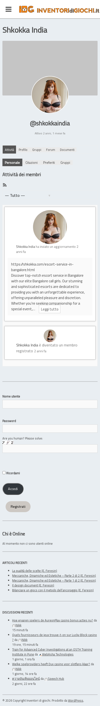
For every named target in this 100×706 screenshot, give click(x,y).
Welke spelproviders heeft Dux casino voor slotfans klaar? (51, 664)
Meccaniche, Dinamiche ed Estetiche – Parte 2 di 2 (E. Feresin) (54, 575)
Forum (50, 149)
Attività (9, 149)
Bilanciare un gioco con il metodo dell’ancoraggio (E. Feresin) (53, 590)
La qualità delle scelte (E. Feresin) (34, 570)
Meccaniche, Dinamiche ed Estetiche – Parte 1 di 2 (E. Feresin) (54, 580)
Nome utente (11, 396)
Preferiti (49, 162)
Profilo (23, 149)
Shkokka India (25, 246)
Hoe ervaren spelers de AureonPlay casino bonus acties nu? (52, 620)
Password (9, 420)
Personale (12, 162)
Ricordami (13, 473)
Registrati (18, 506)
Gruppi (36, 149)
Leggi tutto (49, 309)
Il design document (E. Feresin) (33, 585)
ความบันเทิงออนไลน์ (26, 678)
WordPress (75, 700)
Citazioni (31, 162)
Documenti (67, 149)
